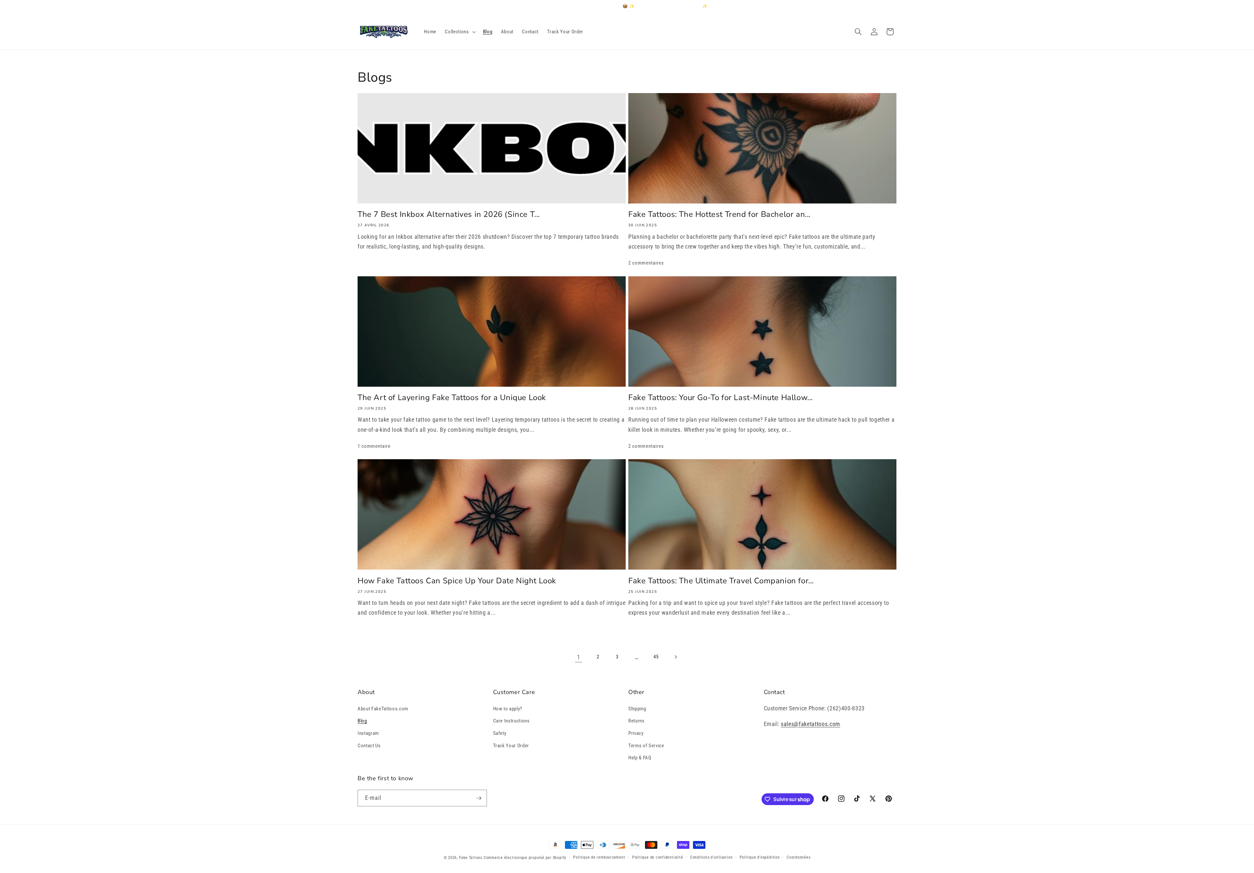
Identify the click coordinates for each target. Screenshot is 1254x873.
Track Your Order (511, 746)
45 (655, 657)
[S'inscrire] (479, 798)
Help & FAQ (639, 758)
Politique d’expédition (760, 857)
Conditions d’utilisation (711, 857)
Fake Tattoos (470, 857)
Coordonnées (798, 857)
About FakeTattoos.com (383, 709)
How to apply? (507, 709)
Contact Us (369, 746)
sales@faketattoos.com (810, 724)
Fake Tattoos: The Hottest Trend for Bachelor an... (719, 214)
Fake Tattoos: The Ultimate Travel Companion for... (721, 581)
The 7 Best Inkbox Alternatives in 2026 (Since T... (449, 214)
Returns (636, 721)
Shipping (637, 709)
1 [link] (578, 657)
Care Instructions (511, 721)
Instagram (368, 733)
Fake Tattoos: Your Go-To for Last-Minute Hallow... (720, 398)
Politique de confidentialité (657, 857)
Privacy (636, 733)
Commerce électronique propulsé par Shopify (525, 857)
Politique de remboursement (599, 857)
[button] (459, 31)
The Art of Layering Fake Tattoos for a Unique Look (452, 398)
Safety (499, 733)
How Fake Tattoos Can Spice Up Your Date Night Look (457, 581)
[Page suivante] (675, 657)
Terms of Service (646, 746)
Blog (362, 721)
